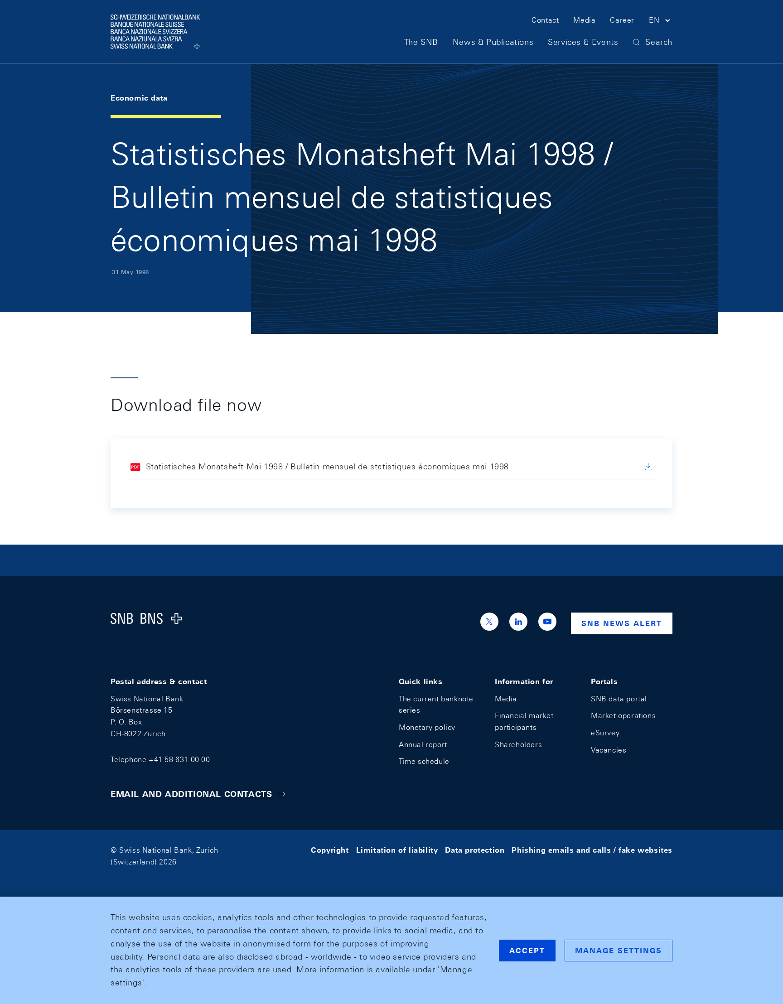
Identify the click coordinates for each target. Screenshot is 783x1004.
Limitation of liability (397, 850)
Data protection (474, 850)
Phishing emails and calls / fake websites (592, 850)
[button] (660, 21)
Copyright (329, 850)
